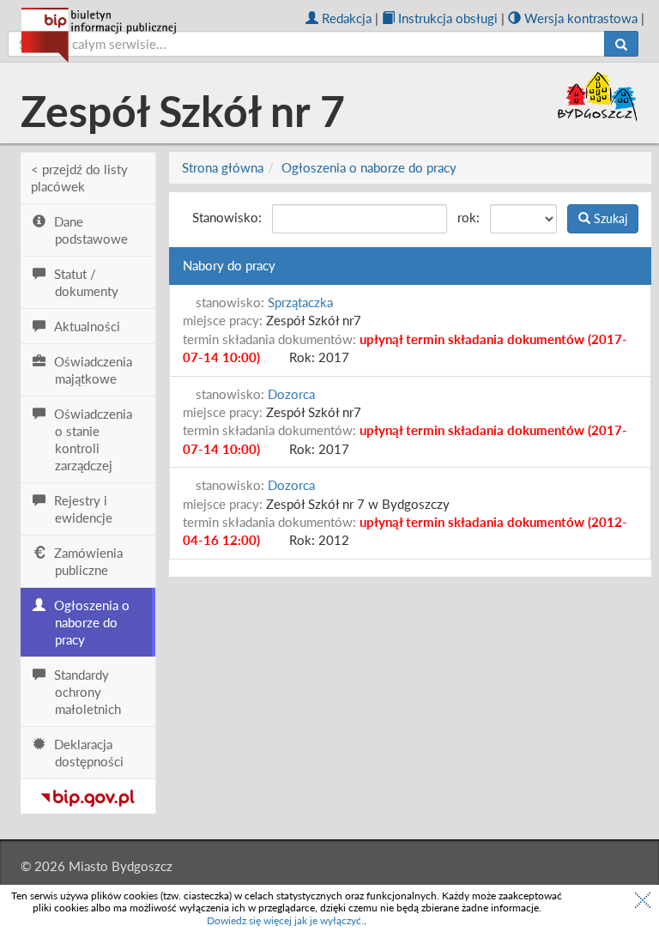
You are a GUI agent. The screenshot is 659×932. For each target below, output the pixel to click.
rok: (468, 217)
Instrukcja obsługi (448, 18)
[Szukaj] (621, 44)
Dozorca (291, 394)
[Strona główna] (98, 35)
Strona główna (222, 167)
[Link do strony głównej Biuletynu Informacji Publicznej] (88, 794)
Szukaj (608, 218)
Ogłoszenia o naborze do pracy (368, 167)
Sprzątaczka (300, 302)
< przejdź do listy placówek (79, 177)
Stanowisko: (227, 217)
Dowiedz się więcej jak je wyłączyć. (285, 920)
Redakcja (347, 18)
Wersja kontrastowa (581, 18)
